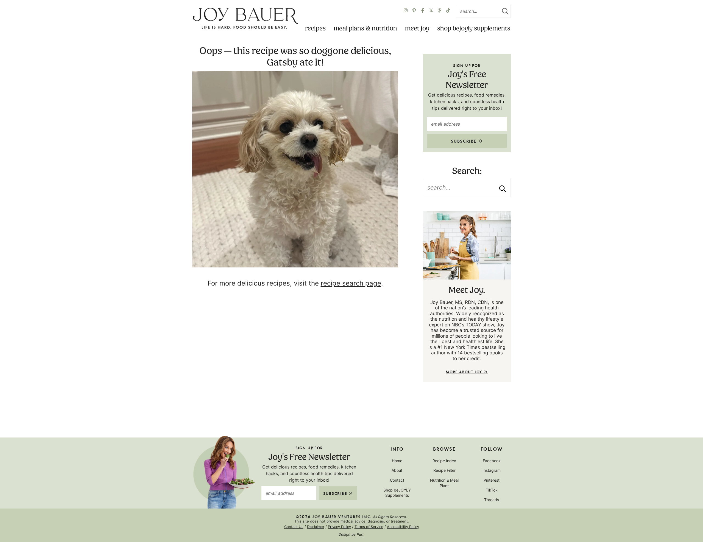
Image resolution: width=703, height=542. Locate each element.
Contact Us (293, 526)
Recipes (315, 29)
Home (397, 460)
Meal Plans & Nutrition (365, 29)
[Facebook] (422, 11)
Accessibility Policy (403, 526)
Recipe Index (444, 460)
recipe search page (351, 283)
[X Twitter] (431, 11)
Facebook (492, 460)
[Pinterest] (414, 11)
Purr (360, 534)
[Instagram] (405, 11)
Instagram (491, 470)
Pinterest (492, 480)
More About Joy (465, 371)
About (397, 470)
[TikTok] (448, 11)
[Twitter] (439, 11)
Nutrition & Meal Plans (444, 483)
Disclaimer (315, 526)
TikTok (492, 490)
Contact (397, 480)
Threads (491, 499)
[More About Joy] (467, 245)
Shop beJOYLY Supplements (473, 29)
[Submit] (505, 11)
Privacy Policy (339, 526)
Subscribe (464, 141)
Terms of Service (369, 526)
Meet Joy (417, 29)
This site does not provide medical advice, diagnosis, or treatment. (351, 521)
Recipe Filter (444, 470)
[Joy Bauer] (245, 18)
